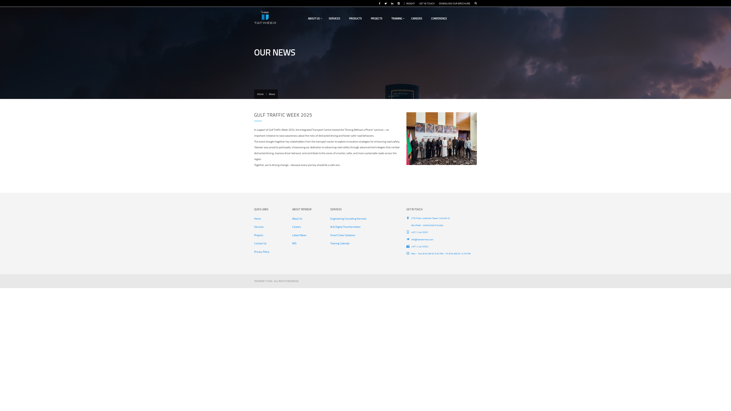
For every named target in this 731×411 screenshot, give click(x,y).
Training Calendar (340, 243)
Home (260, 94)
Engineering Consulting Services (348, 218)
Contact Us (260, 243)
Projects (376, 18)
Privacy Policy (261, 251)
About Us (314, 18)
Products (355, 18)
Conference (439, 18)
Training (397, 18)
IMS (294, 243)
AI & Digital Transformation (345, 226)
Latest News (299, 235)
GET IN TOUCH (427, 3)
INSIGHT (410, 3)
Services (334, 18)
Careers (416, 18)
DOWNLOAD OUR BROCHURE (454, 3)
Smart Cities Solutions (342, 235)
